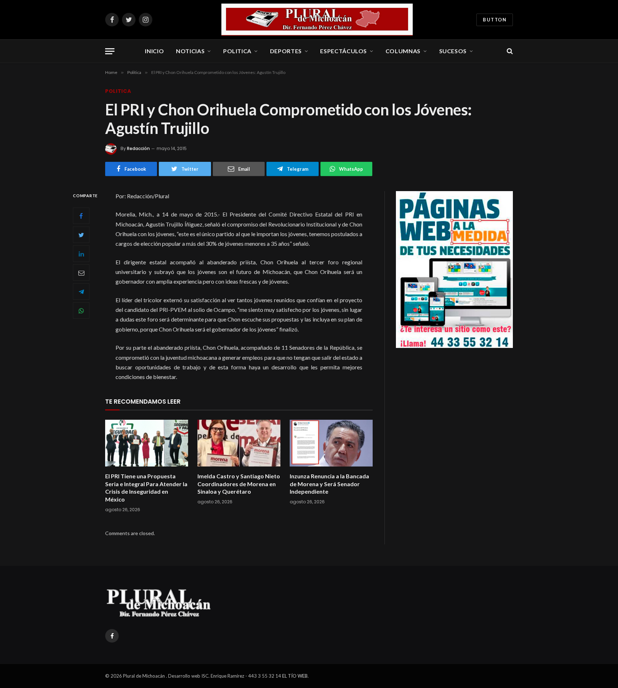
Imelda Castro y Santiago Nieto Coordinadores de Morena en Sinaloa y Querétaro (238, 484)
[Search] (509, 51)
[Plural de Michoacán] (317, 19)
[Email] (81, 272)
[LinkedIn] (81, 253)
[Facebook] (81, 216)
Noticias (190, 51)
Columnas (403, 51)
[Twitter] (81, 234)
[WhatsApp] (81, 310)
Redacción (138, 148)
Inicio (154, 51)
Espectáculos (343, 51)
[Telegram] (81, 291)
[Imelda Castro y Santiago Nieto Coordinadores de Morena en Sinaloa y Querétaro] (238, 443)
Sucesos (453, 51)
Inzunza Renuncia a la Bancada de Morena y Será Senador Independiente (329, 484)
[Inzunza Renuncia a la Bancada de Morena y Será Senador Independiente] (331, 443)
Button (494, 20)
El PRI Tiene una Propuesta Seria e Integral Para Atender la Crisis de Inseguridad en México (146, 488)
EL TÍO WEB (295, 676)
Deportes (286, 51)
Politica (237, 51)
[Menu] (109, 51)
